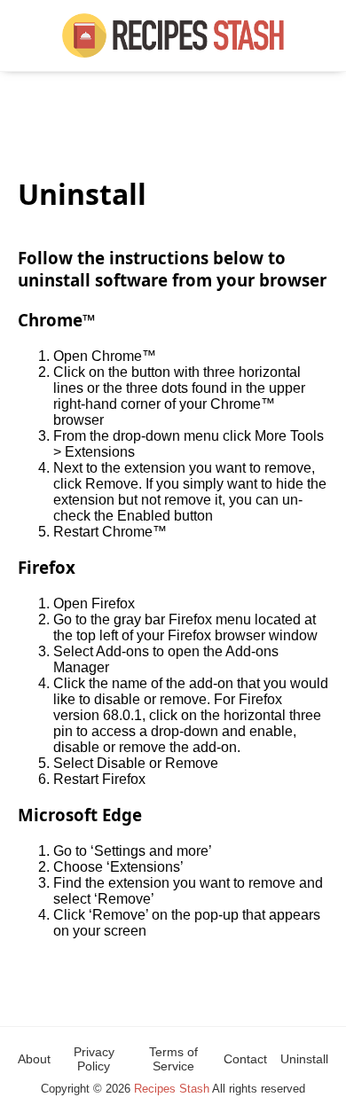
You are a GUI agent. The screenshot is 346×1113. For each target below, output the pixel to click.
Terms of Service (173, 1059)
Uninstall (304, 1059)
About (34, 1059)
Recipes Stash (171, 1088)
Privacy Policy (94, 1059)
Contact (245, 1059)
